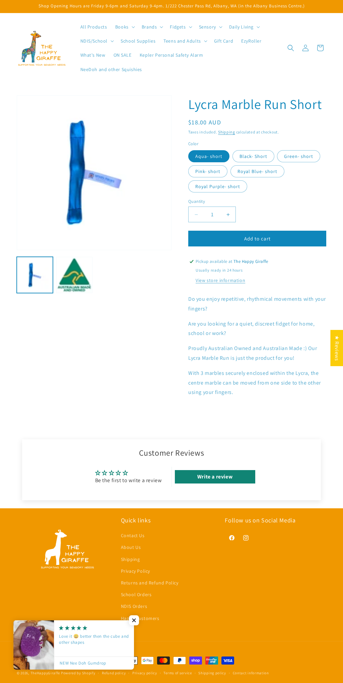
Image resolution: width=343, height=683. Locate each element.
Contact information (251, 673)
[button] (124, 27)
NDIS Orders (134, 606)
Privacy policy (144, 673)
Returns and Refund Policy (150, 583)
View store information (220, 280)
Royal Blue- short (257, 171)
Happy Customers (140, 618)
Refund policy (114, 673)
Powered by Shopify (78, 673)
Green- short (298, 156)
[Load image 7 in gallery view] (74, 275)
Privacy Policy (135, 571)
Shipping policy (212, 673)
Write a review (214, 476)
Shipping (226, 131)
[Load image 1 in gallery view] (35, 275)
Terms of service (177, 673)
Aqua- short (208, 156)
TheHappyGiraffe (45, 673)
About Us (131, 547)
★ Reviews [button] (336, 347)
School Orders (136, 594)
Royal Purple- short (217, 186)
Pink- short (207, 171)
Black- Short (253, 156)
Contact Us (133, 535)
